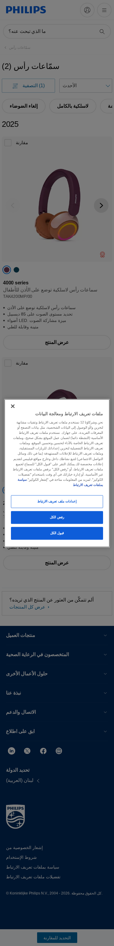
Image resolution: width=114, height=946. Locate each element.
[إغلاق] (12, 406)
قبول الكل (57, 533)
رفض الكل (57, 517)
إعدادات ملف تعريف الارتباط (57, 501)
